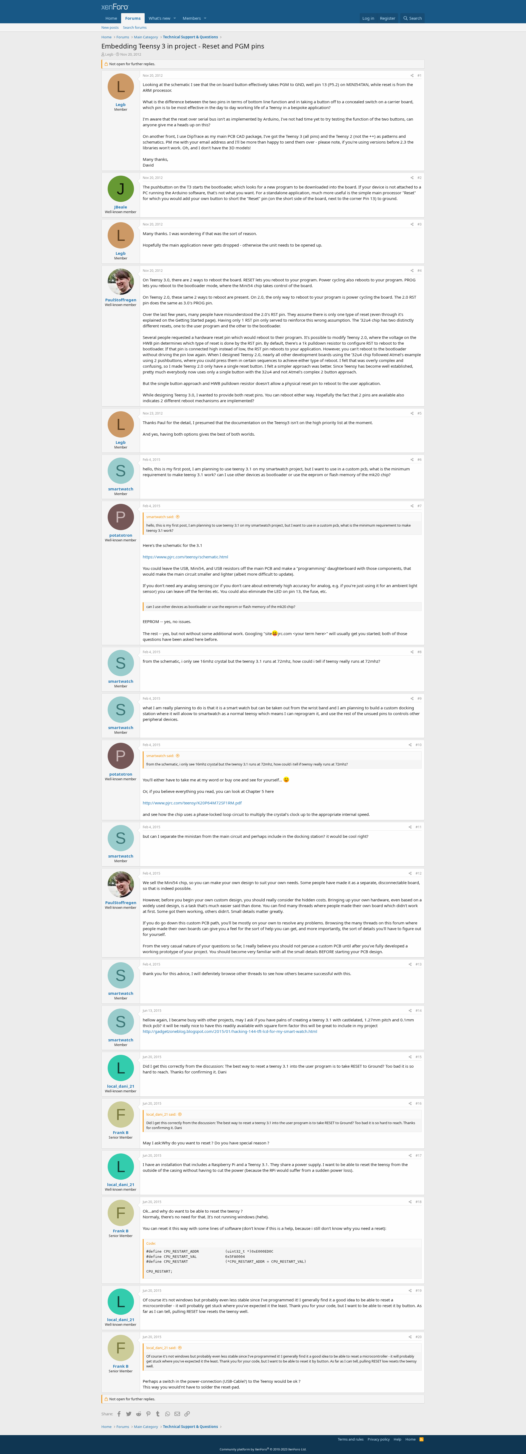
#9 (420, 698)
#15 (419, 1057)
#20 (419, 1337)
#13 (419, 964)
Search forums (135, 27)
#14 (419, 1010)
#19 (419, 1290)
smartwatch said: (160, 516)
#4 (420, 270)
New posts (110, 27)
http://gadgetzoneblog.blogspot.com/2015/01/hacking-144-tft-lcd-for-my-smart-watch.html (230, 1031)
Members (192, 18)
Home (111, 18)
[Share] (412, 76)
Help (397, 1439)
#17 (419, 1155)
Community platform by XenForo (263, 1449)
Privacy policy (379, 1439)
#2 (420, 177)
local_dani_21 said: (161, 1114)
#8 (420, 652)
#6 (420, 459)
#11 (419, 827)
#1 (420, 75)
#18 (419, 1201)
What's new (159, 18)
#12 (419, 873)
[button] (175, 18)
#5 (420, 413)
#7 (420, 506)
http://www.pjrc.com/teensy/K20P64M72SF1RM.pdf (192, 802)
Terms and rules (351, 1439)
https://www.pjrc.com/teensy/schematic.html (185, 556)
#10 (419, 744)
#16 (419, 1103)
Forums (133, 18)
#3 (420, 224)
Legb (109, 54)
